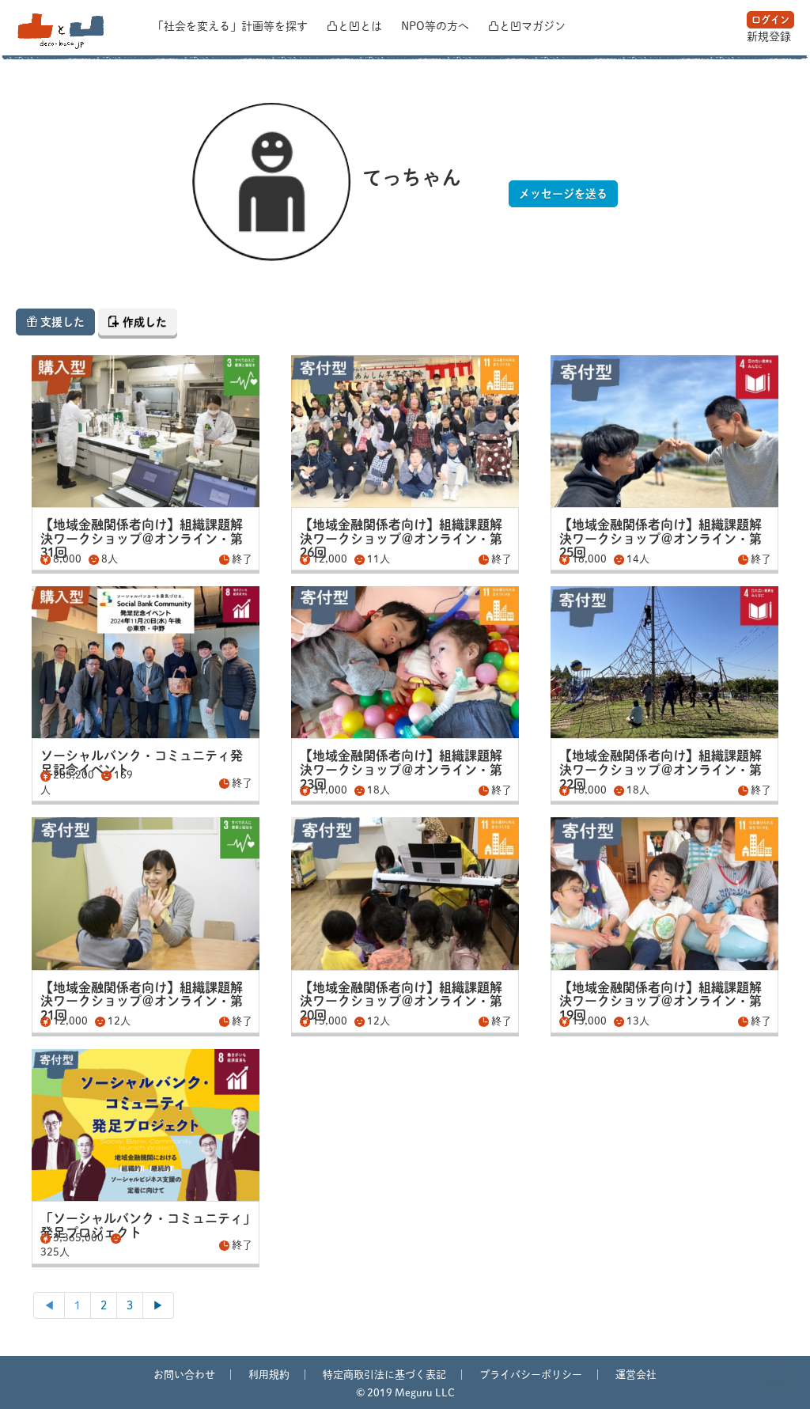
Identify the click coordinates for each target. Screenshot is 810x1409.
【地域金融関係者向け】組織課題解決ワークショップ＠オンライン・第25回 (660, 538)
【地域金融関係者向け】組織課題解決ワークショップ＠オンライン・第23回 (401, 769)
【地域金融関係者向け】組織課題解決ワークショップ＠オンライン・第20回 (401, 1001)
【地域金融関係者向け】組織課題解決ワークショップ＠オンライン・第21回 (141, 1001)
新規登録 (769, 36)
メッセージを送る (563, 193)
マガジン (527, 26)
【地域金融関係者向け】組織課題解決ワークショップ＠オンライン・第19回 (660, 1001)
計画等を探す (232, 26)
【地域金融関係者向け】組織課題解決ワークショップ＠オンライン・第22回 (660, 769)
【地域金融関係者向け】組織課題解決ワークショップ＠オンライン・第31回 (141, 538)
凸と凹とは (356, 26)
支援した (61, 322)
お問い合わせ (184, 1374)
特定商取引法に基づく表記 (384, 1374)
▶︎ (158, 1305)
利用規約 (269, 1374)
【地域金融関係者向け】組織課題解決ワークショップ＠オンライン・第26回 (401, 538)
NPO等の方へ (436, 26)
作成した (143, 322)
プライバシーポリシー (530, 1374)
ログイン (770, 20)
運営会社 (636, 1374)
